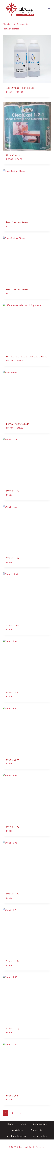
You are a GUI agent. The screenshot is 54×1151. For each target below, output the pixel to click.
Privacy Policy (40, 1136)
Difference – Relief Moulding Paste (26, 356)
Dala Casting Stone (17, 222)
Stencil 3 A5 (12, 894)
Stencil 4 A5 (12, 1028)
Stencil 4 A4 (12, 961)
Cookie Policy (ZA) (16, 1136)
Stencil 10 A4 (13, 625)
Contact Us (36, 1130)
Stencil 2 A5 (12, 759)
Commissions (40, 1124)
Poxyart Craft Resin (17, 423)
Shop (23, 1124)
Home (10, 1124)
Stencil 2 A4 (12, 692)
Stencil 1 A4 (12, 490)
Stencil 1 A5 (12, 558)
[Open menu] (48, 9)
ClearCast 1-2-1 (15, 155)
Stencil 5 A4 (12, 1095)
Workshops (17, 1130)
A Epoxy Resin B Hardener (20, 87)
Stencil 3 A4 (12, 826)
